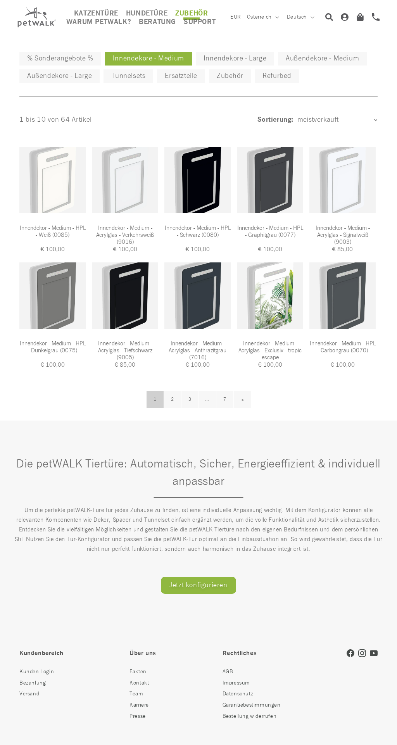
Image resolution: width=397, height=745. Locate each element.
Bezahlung (32, 683)
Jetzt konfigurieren (198, 585)
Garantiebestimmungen (252, 705)
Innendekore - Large (235, 58)
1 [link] (155, 399)
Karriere (139, 705)
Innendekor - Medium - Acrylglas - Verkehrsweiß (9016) (125, 235)
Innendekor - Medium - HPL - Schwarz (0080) (198, 231)
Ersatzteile (181, 75)
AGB (228, 671)
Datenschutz (238, 694)
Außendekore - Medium (322, 58)
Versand (29, 694)
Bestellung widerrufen (250, 716)
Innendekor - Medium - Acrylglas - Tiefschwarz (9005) (125, 350)
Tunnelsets (128, 75)
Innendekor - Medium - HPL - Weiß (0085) (53, 231)
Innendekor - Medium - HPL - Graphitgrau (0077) (270, 231)
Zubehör (230, 75)
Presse (137, 716)
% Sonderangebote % (60, 58)
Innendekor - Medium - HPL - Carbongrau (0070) (343, 347)
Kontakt (139, 683)
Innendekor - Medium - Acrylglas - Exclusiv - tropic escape (270, 350)
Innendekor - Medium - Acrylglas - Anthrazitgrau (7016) (197, 350)
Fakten (138, 671)
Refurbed (277, 75)
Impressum (236, 683)
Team (136, 694)
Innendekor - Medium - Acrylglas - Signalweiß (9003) (343, 235)
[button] (191, 13)
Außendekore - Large (59, 75)
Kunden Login (36, 671)
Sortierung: (275, 119)
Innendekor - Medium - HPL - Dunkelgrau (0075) (53, 347)
